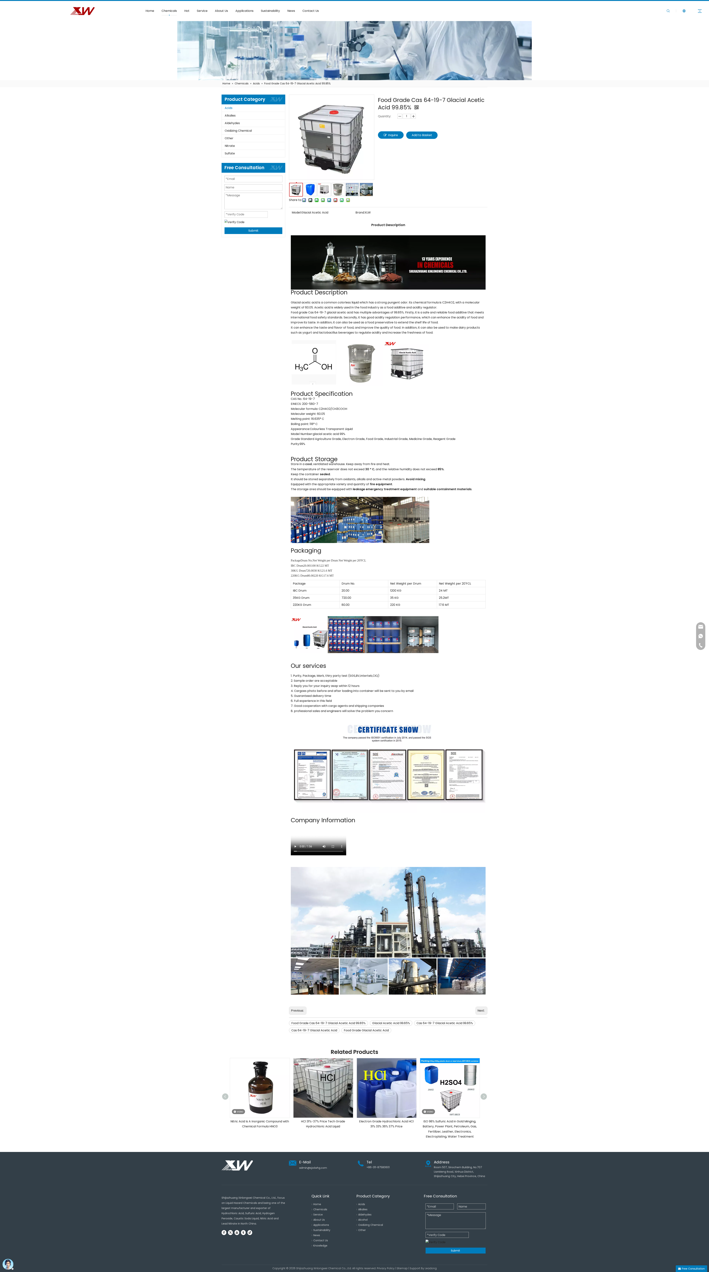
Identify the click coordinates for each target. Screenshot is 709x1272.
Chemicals (169, 11)
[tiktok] (249, 1232)
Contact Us (310, 11)
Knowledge (320, 1245)
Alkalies (230, 115)
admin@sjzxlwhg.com (313, 1168)
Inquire (393, 135)
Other (229, 138)
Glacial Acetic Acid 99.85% (391, 1023)
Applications (244, 11)
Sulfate (230, 153)
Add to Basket (422, 135)
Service (202, 11)
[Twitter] (230, 1232)
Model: (296, 212)
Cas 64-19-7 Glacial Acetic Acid (314, 1030)
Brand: (360, 212)
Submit (253, 230)
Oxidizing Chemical (238, 131)
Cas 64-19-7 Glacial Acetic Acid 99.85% (445, 1023)
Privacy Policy (386, 1268)
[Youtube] (236, 1232)
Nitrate (230, 146)
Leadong (431, 1268)
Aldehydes (232, 123)
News (291, 11)
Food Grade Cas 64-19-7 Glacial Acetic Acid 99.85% (328, 1023)
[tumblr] (243, 1232)
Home (149, 11)
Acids (228, 108)
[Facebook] (224, 1232)
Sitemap (402, 1268)
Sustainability (270, 11)
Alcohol (363, 1220)
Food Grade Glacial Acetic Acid (366, 1030)
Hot (186, 11)
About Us (221, 11)
